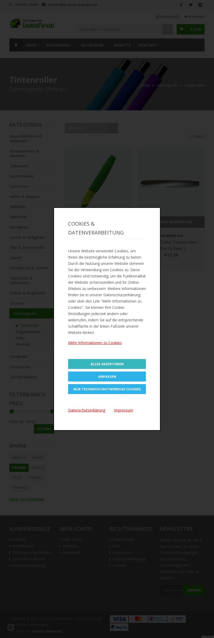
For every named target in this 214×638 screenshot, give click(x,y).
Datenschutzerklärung (86, 410)
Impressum (123, 410)
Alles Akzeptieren (107, 364)
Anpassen (107, 376)
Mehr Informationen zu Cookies (95, 342)
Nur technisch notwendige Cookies (107, 389)
